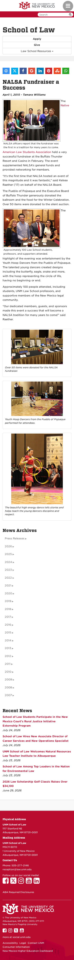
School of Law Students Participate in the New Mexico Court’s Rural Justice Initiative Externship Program (35, 721)
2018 (8, 609)
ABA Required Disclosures (18, 892)
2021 (8, 585)
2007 (8, 695)
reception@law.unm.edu (17, 869)
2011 (7, 663)
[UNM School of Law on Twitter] (14, 882)
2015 (8, 632)
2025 (8, 554)
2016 (8, 624)
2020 (8, 593)
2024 (8, 562)
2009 (8, 679)
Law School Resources (36, 51)
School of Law (29, 30)
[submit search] (70, 15)
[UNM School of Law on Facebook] (6, 882)
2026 (8, 546)
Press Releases (14, 538)
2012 (8, 656)
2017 (8, 616)
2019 (8, 601)
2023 (8, 569)
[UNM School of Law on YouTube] (30, 882)
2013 (8, 648)
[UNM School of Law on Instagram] (22, 882)
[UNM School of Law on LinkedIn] (37, 882)
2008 (8, 687)
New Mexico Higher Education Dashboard (28, 950)
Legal (22, 943)
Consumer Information (16, 947)
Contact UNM (36, 943)
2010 (8, 671)
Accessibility (10, 943)
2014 (8, 640)
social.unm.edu (22, 937)
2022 (8, 577)
